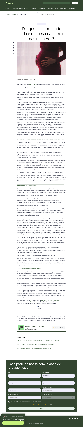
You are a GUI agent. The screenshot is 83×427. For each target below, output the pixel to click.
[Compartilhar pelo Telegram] (13, 53)
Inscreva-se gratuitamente (13, 423)
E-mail (9, 379)
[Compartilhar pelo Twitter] (13, 43)
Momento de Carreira (47, 387)
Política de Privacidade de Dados (40, 404)
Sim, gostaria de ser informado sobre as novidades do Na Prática (26, 401)
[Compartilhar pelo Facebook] (13, 48)
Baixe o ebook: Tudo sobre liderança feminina (29, 268)
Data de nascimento (47, 372)
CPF (9, 387)
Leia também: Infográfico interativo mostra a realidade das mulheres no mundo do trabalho (41, 139)
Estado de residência (13, 394)
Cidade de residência (47, 394)
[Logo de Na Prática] (9, 3)
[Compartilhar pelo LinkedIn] (13, 45)
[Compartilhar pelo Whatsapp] (13, 50)
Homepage (7, 14)
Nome (9, 372)
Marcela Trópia (33, 84)
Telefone (44, 379)
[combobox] (43, 390)
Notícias (14, 14)
